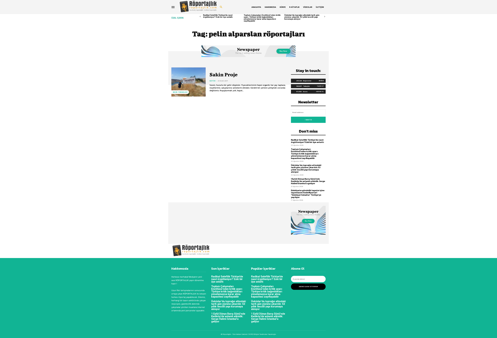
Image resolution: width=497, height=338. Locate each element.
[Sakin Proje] (188, 82)
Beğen (321, 81)
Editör (212, 81)
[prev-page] (200, 16)
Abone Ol (320, 91)
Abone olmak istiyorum (308, 286)
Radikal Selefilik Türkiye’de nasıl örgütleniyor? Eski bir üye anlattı (218, 16)
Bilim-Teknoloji (180, 92)
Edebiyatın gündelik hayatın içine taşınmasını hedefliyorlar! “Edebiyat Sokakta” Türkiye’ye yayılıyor (307, 194)
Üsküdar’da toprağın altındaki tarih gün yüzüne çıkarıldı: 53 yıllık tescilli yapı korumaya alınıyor (301, 17)
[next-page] (324, 16)
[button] (221, 7)
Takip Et (320, 86)
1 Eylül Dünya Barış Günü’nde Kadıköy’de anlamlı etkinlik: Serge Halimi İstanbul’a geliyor (308, 181)
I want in (308, 120)
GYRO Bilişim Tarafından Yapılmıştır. (262, 334)
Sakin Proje (223, 74)
